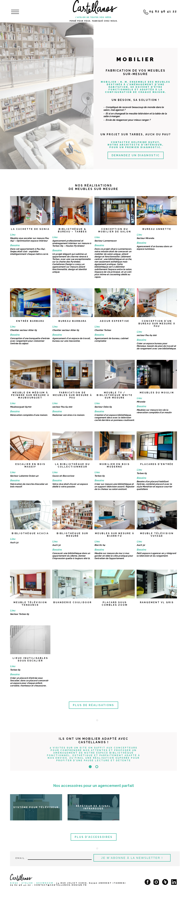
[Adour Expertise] (114, 302)
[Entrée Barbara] (30, 302)
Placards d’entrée (156, 464)
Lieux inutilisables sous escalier (30, 659)
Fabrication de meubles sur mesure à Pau (72, 395)
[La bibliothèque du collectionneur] (72, 445)
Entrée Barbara (30, 321)
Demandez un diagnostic (136, 155)
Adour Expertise (114, 321)
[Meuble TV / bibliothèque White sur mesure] (114, 374)
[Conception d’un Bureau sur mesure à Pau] (157, 302)
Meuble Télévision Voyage (157, 534)
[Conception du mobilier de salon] (114, 210)
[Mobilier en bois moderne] (114, 445)
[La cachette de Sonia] (30, 210)
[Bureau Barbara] (72, 302)
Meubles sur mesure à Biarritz (114, 534)
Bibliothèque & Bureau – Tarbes (72, 230)
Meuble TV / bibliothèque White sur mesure (115, 395)
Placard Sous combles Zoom (115, 603)
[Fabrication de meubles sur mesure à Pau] (72, 374)
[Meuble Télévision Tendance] (30, 584)
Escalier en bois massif (30, 465)
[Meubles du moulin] (157, 374)
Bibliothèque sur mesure (72, 534)
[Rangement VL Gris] (157, 584)
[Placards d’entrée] (157, 445)
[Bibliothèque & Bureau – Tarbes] (72, 210)
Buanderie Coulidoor (72, 602)
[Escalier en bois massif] (30, 445)
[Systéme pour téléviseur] (36, 808)
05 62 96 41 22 (20, 885)
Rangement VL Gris (157, 602)
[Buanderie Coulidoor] (72, 584)
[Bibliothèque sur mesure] (72, 514)
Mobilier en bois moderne (115, 465)
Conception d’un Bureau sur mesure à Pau (156, 323)
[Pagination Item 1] (90, 766)
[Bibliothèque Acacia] (30, 514)
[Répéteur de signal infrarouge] (94, 808)
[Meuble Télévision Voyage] (157, 514)
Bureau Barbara (72, 321)
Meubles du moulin (157, 392)
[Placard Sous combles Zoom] (114, 584)
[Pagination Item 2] (96, 766)
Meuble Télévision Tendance (30, 603)
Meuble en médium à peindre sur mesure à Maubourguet (30, 395)
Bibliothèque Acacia (30, 533)
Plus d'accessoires (93, 837)
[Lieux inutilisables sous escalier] (30, 639)
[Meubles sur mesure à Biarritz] (114, 514)
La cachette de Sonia (30, 229)
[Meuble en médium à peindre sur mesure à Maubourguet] (30, 374)
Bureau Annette (156, 229)
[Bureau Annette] (157, 210)
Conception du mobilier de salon (114, 230)
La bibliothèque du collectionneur (72, 465)
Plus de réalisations (93, 705)
